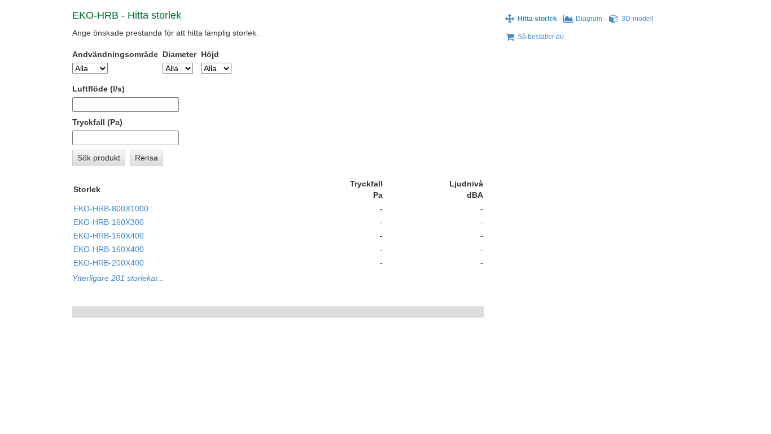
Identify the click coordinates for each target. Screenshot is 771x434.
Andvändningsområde (115, 54)
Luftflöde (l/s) (98, 88)
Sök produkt (98, 157)
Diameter (179, 54)
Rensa (146, 157)
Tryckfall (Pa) (97, 122)
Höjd (210, 54)
